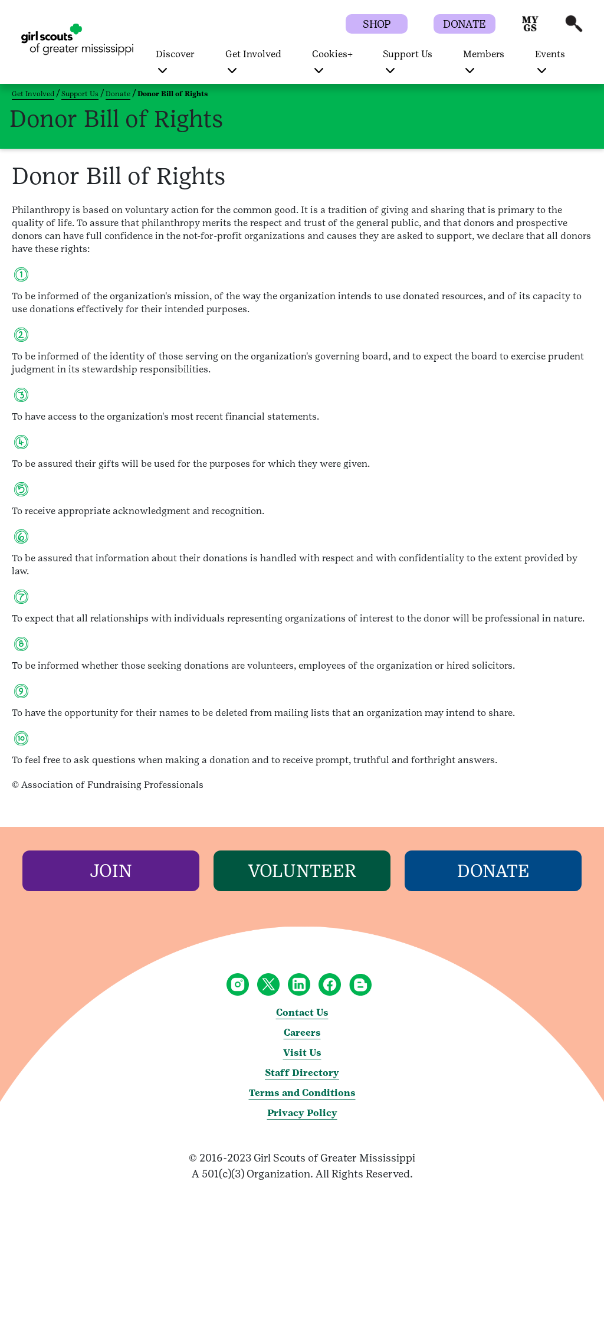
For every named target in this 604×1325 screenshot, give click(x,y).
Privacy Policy (302, 1112)
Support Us (80, 94)
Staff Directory (302, 1072)
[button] (530, 29)
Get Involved (33, 94)
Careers (302, 1032)
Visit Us (302, 1052)
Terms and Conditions (302, 1092)
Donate (118, 94)
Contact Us (302, 1012)
